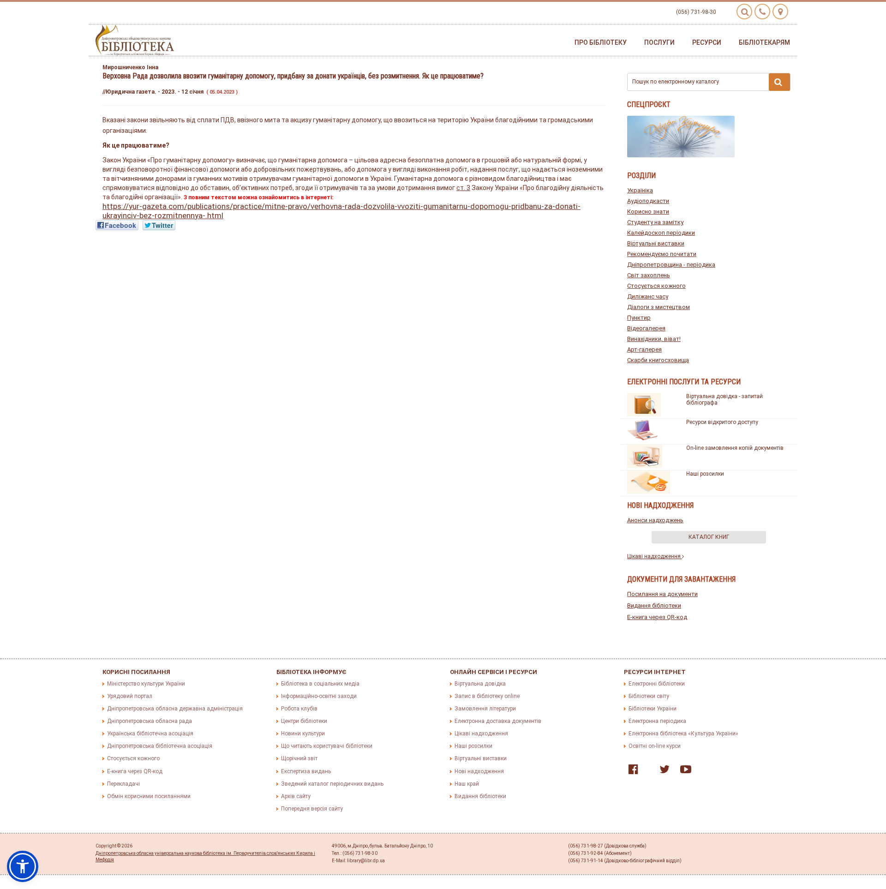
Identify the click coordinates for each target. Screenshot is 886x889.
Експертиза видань (306, 771)
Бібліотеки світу (649, 696)
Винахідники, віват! (654, 338)
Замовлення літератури (485, 708)
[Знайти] (779, 82)
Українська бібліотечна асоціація (150, 733)
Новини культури (303, 733)
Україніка (640, 190)
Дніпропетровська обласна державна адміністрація (175, 708)
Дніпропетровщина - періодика (671, 264)
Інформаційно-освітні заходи (319, 696)
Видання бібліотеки (654, 605)
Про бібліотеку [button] (601, 42)
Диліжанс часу (647, 296)
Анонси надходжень (655, 520)
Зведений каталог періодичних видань (332, 784)
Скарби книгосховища (658, 360)
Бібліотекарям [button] (764, 42)
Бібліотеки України (652, 708)
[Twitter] (662, 771)
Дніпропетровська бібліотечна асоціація (159, 746)
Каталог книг (708, 537)
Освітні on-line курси (655, 746)
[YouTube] (683, 771)
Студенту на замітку (655, 222)
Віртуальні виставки (655, 243)
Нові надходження (479, 771)
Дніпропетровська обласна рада (149, 721)
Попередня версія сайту (312, 808)
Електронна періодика (657, 721)
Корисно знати (648, 211)
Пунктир (639, 317)
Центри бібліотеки (304, 721)
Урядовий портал (129, 696)
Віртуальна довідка (480, 683)
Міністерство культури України (146, 683)
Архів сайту (296, 796)
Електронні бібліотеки (657, 683)
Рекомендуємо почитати (661, 254)
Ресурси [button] (706, 42)
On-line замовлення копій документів (735, 448)
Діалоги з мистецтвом (658, 307)
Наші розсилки (705, 474)
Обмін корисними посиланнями (149, 796)
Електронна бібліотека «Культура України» (683, 733)
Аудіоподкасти (648, 200)
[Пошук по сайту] (744, 11)
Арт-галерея (644, 349)
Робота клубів (299, 708)
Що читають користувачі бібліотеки (326, 746)
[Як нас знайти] (780, 11)
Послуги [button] (659, 42)
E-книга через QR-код (657, 617)
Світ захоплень (648, 275)
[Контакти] (762, 11)
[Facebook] (631, 771)
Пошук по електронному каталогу (675, 81)
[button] (22, 866)
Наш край (467, 784)
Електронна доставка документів (498, 721)
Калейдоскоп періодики (661, 232)
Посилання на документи (662, 594)
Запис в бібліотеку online (487, 696)
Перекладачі (123, 784)
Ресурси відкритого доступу (722, 422)
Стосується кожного (656, 285)
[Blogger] (646, 771)
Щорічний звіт (299, 758)
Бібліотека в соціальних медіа (320, 683)
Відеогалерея (646, 328)
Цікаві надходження (654, 556)
